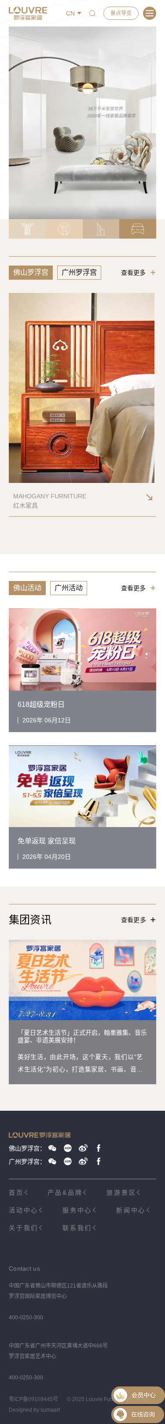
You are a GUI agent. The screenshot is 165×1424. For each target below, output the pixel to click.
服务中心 (77, 1210)
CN (70, 13)
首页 (16, 1192)
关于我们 (23, 1227)
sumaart (50, 1410)
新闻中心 (131, 1210)
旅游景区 (121, 1192)
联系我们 (77, 1227)
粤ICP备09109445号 (33, 1399)
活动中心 (23, 1210)
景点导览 (121, 13)
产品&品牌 (65, 1192)
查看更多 (133, 272)
